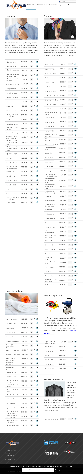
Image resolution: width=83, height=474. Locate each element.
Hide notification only (44, 470)
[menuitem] (23, 5)
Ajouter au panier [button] (37, 62)
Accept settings (28, 470)
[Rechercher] (60, 5)
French (63, 1)
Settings (57, 470)
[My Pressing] (15, 5)
